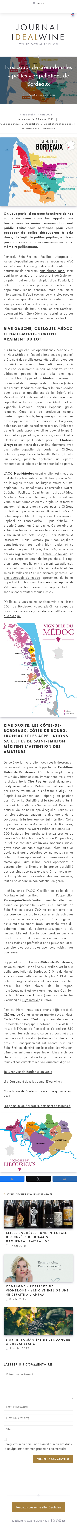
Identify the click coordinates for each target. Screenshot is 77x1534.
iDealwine (49, 128)
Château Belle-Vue (54, 554)
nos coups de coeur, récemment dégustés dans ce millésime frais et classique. (38, 611)
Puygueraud (30, 1000)
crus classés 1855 (52, 270)
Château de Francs (28, 995)
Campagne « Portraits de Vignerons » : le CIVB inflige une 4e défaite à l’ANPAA (37, 1290)
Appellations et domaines (42, 94)
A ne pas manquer (10, 123)
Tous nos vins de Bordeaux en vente (28, 1071)
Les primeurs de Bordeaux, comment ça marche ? (37, 1105)
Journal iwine (38, 32)
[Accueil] (23, 94)
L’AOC (19, 473)
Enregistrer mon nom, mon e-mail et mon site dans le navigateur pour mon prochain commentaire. (38, 1446)
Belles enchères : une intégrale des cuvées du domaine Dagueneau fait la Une (36, 1237)
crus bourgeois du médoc (22, 577)
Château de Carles (17, 1014)
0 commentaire (30, 128)
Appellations (32, 123)
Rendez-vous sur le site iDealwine (39, 1507)
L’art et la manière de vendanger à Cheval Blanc (38, 1342)
